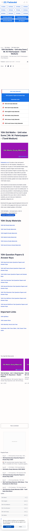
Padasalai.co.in (5, 162)
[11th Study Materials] (21, 487)
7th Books (18, 10)
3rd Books (18, 6)
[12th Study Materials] (20, 467)
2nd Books (10, 6)
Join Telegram (22, 20)
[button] (24, 2)
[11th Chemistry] (12, 487)
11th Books (18, 13)
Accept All (8, 526)
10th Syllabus (4, 316)
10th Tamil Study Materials (11, 107)
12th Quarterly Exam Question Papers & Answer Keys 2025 (13, 475)
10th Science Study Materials (12, 119)
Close (20, 526)
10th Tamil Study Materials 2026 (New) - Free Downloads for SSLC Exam (15, 483)
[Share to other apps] (13, 66)
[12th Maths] (12, 467)
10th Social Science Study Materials (14, 123)
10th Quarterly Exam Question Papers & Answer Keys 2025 (13, 458)
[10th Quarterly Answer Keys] (16, 455)
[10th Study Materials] (14, 480)
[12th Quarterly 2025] (21, 472)
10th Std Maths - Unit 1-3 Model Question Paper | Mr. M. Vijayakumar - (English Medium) (12, 374)
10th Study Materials (7, 20)
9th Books (3, 13)
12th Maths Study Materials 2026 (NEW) (14, 469)
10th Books (10, 13)
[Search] (27, 2)
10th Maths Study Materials (12, 115)
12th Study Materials (7, 17)
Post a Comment (14, 425)
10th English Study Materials (12, 111)
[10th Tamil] (21, 480)
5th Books (3, 10)
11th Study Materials (21, 17)
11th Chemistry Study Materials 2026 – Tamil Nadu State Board (15, 490)
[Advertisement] (14, 33)
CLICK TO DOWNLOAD (8, 215)
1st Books (3, 6)
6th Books (11, 10)
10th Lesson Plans (6, 320)
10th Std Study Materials (11, 103)
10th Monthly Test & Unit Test (9, 324)
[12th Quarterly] (12, 472)
